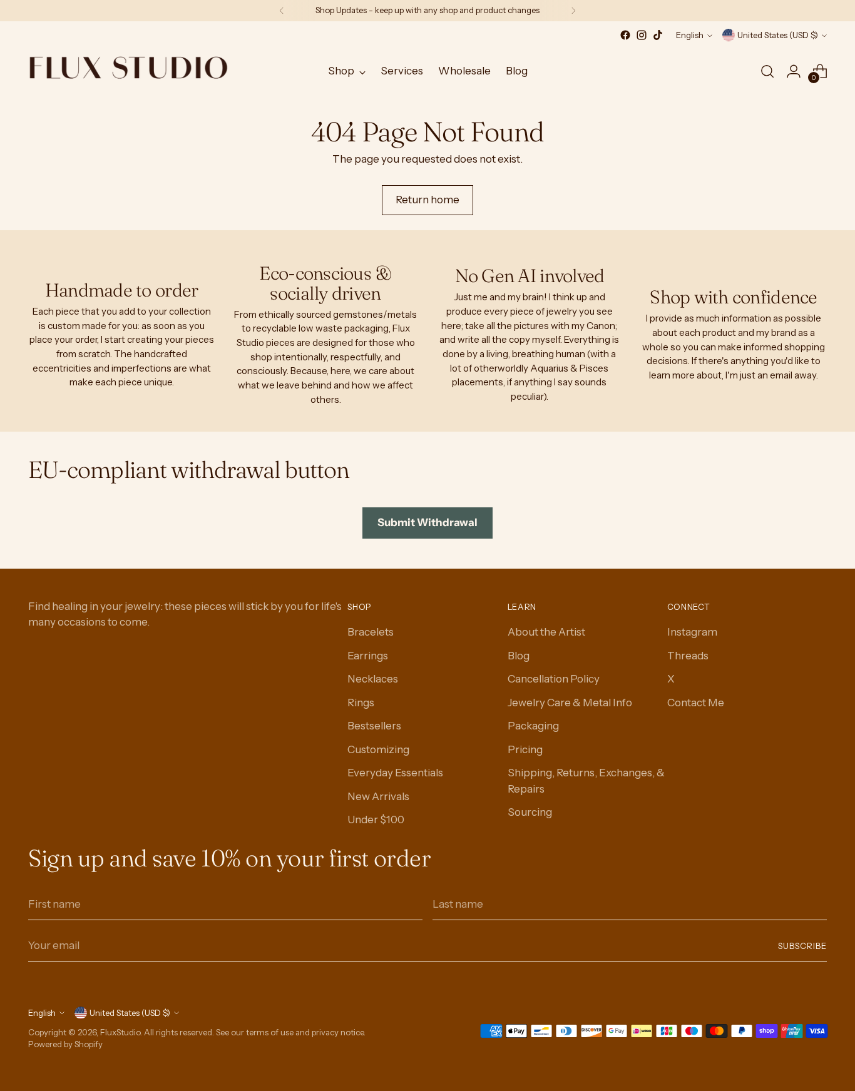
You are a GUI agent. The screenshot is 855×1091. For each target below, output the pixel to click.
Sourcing (530, 812)
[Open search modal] (767, 71)
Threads (688, 655)
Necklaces (372, 678)
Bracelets (370, 632)
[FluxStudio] (128, 71)
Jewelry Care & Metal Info (570, 702)
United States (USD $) (777, 35)
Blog (519, 655)
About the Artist (546, 632)
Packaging (533, 725)
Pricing (525, 749)
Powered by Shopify (65, 1044)
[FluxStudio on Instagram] (641, 35)
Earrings (367, 655)
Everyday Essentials (395, 772)
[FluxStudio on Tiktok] (657, 35)
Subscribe (802, 946)
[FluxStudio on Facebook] (625, 35)
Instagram (692, 632)
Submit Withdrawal (427, 522)
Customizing (378, 749)
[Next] (573, 10)
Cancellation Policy (554, 678)
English (690, 35)
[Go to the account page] (793, 71)
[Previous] (281, 10)
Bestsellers (374, 725)
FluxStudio (120, 1032)
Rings (360, 702)
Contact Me (695, 702)
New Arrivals (378, 796)
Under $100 (375, 819)
